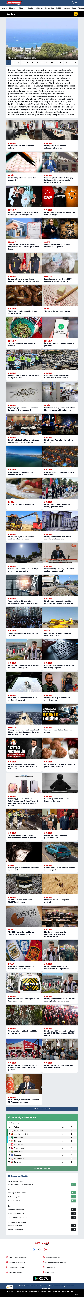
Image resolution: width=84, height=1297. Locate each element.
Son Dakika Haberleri (15, 1272)
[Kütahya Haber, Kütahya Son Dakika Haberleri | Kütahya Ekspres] (14, 2)
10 (51, 63)
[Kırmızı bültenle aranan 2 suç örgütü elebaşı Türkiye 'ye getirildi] (24, 263)
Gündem (22, 8)
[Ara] (73, 3)
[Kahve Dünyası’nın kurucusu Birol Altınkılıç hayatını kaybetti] (24, 196)
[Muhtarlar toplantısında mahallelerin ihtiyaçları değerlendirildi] (60, 916)
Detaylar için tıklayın (42, 1168)
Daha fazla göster (42, 1109)
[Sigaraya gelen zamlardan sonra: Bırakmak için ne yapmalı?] (24, 392)
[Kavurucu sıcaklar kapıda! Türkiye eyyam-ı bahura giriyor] (24, 553)
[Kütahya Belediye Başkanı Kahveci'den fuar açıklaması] (60, 950)
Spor (74, 8)
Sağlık (58, 8)
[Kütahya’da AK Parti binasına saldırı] (24, 130)
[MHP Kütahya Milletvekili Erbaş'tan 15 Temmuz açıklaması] (24, 1084)
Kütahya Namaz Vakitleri (17, 1262)
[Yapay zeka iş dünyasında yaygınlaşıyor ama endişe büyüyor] (24, 585)
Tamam (76, 1294)
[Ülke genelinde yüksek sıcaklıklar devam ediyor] (24, 1015)
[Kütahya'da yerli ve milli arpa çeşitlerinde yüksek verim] (24, 521)
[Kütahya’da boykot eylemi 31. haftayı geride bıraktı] (60, 488)
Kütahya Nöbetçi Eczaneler (18, 1257)
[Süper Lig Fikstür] (75, 1176)
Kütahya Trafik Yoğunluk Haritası (55, 1262)
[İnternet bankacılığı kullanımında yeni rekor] (60, 327)
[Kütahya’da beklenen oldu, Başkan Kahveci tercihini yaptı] (24, 649)
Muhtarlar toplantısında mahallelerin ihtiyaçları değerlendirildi (55, 934)
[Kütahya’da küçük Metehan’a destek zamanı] (60, 682)
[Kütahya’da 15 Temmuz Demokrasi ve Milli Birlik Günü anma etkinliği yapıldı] (60, 1015)
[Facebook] (34, 1249)
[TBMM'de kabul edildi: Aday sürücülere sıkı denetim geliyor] (24, 819)
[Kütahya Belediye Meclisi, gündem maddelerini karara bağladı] (24, 424)
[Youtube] (45, 1249)
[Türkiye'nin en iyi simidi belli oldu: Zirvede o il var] (24, 295)
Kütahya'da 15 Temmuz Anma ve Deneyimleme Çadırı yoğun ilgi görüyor (22, 1067)
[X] (38, 1249)
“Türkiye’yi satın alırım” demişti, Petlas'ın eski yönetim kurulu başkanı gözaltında (58, 180)
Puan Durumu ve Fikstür (16, 1267)
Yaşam (81, 8)
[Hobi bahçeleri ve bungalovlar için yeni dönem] (60, 456)
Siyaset (67, 8)
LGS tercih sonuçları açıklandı (21, 504)
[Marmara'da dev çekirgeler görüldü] (60, 884)
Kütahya (39, 8)
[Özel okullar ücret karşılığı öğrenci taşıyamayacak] (24, 983)
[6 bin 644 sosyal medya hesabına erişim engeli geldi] (60, 649)
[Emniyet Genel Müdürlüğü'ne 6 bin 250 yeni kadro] (24, 360)
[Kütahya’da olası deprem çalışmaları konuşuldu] (60, 130)
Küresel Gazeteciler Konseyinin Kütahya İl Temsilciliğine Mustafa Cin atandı (22, 766)
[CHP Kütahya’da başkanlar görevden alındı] (60, 819)
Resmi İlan (49, 8)
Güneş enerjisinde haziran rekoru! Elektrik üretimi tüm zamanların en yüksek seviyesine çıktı (23, 732)
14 (70, 63)
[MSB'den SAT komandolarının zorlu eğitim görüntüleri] (24, 682)
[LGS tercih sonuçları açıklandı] (24, 488)
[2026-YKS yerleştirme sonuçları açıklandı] (24, 162)
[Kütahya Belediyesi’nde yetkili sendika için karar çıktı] (60, 521)
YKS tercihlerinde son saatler (57, 311)
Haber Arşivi (49, 1272)
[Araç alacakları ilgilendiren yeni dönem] (60, 714)
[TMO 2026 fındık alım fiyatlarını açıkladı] (24, 327)
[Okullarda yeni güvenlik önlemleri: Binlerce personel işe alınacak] (60, 392)
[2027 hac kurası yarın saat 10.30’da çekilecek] (24, 884)
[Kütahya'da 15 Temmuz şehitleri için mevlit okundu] (60, 1049)
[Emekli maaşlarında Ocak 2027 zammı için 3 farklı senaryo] (60, 263)
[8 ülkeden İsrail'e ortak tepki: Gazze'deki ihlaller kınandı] (60, 360)
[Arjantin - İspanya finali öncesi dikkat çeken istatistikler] (24, 950)
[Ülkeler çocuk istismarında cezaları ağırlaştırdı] (24, 852)
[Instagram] (42, 1249)
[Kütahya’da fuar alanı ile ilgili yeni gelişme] (60, 424)
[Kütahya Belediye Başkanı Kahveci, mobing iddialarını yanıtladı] (60, 983)
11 (56, 63)
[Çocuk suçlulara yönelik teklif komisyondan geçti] (60, 783)
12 (61, 63)
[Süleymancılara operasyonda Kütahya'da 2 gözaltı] (60, 228)
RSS (10, 1287)
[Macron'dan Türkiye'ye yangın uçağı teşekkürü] (60, 617)
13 (66, 63)
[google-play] (42, 1279)
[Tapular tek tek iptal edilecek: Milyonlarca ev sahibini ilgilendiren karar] (24, 228)
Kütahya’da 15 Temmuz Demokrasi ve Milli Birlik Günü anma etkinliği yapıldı (59, 1033)
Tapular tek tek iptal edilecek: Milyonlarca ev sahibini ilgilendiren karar (23, 247)
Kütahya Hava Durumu (53, 1257)
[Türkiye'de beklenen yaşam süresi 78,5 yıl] (24, 617)
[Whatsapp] (49, 1249)
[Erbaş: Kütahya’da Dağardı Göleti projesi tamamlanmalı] (60, 553)
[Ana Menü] (76, 3)
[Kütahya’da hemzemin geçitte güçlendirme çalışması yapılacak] (60, 585)
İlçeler (30, 8)
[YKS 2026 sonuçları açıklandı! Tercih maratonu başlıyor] (24, 916)
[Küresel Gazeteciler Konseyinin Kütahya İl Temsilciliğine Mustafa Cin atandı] (24, 748)
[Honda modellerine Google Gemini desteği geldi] (60, 852)
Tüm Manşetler (50, 1267)
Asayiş (4, 8)
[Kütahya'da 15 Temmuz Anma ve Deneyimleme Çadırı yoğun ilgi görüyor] (24, 1049)
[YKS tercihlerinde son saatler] (60, 295)
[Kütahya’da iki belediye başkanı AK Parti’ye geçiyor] (60, 196)
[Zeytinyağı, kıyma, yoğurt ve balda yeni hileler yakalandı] (60, 748)
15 (75, 63)
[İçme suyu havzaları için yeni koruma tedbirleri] (24, 456)
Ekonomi (12, 8)
